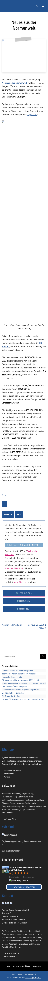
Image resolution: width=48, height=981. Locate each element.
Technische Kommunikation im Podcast (18, 678)
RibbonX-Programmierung (13, 803)
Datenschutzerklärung (21, 966)
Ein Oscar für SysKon (11, 701)
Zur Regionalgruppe (10, 851)
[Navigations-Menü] (43, 8)
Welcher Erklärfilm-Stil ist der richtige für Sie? (21, 694)
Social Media (30, 803)
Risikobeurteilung (9, 796)
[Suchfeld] (37, 8)
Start (9, 966)
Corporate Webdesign (11, 764)
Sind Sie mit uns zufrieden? (13, 698)
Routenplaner (9, 956)
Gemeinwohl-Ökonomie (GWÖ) (14, 691)
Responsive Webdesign (11, 806)
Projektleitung (27, 793)
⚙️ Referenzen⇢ (24, 613)
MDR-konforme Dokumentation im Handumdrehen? (24, 688)
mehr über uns (20, 587)
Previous (8, 519)
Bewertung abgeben (24, 887)
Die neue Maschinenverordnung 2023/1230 (20, 685)
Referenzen (8, 773)
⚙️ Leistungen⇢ (24, 606)
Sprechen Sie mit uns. (15, 573)
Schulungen (17, 809)
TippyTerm (32, 119)
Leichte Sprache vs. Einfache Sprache (17, 675)
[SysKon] (10, 8)
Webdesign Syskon (33, 977)
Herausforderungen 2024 (12, 682)
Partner (7, 777)
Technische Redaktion (11, 793)
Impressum (37, 966)
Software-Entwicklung (35, 800)
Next (19, 519)
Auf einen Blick (10, 819)
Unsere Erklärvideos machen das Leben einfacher (23, 704)
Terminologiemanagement (27, 761)
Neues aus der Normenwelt (14, 87)
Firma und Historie (11, 770)
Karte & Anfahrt (10, 953)
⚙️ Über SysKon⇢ (24, 598)
